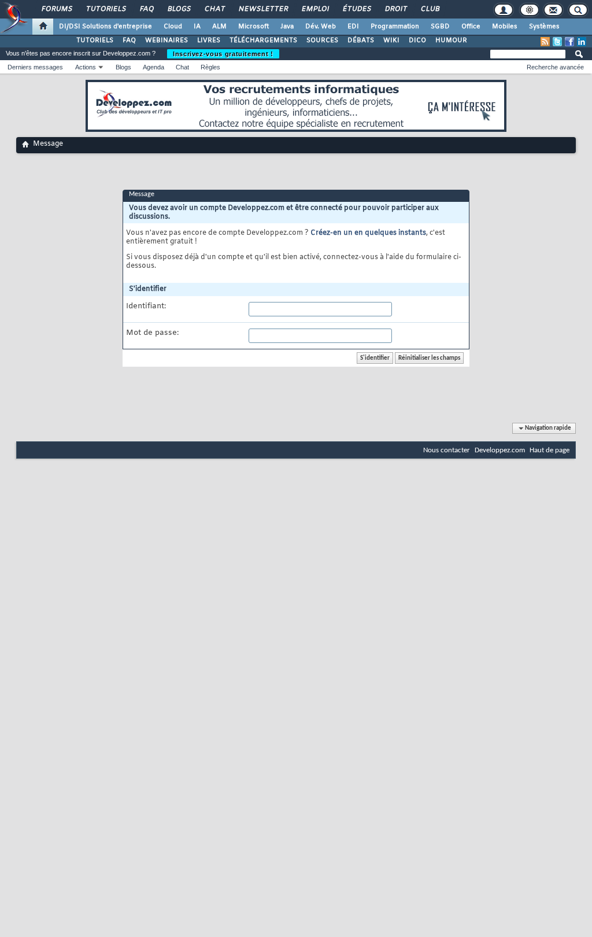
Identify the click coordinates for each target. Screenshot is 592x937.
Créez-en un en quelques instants (368, 233)
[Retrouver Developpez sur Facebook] (569, 41)
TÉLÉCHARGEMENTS (263, 40)
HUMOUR (451, 40)
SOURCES (322, 40)
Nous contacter (446, 450)
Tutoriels (105, 9)
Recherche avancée (555, 67)
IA (197, 27)
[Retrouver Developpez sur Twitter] (557, 41)
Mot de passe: (152, 333)
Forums (56, 9)
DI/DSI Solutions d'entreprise (105, 27)
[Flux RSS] (545, 41)
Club (429, 9)
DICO (417, 40)
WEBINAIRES (166, 40)
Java (287, 27)
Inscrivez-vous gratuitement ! (223, 53)
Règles (210, 67)
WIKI (391, 40)
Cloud (173, 27)
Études (356, 9)
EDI (353, 27)
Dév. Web (320, 27)
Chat (214, 9)
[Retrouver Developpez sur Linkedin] (581, 41)
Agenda (153, 67)
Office (470, 27)
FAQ (146, 9)
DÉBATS (360, 40)
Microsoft (253, 27)
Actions (85, 67)
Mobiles (504, 27)
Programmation (395, 27)
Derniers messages (35, 67)
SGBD (440, 27)
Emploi (315, 9)
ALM (219, 27)
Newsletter (262, 9)
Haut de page (549, 450)
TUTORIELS (94, 40)
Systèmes (544, 27)
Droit (395, 9)
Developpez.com (500, 450)
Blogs (178, 9)
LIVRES (208, 40)
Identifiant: (146, 306)
